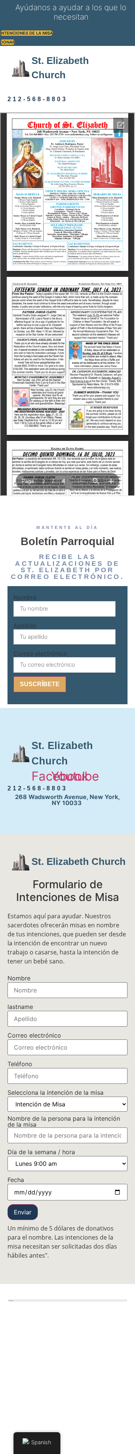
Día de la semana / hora (41, 1152)
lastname (20, 1007)
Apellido (25, 626)
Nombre (25, 597)
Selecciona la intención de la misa (56, 1092)
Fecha (16, 1180)
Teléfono (20, 1064)
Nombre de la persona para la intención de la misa (64, 1121)
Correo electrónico (40, 653)
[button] (17, 88)
